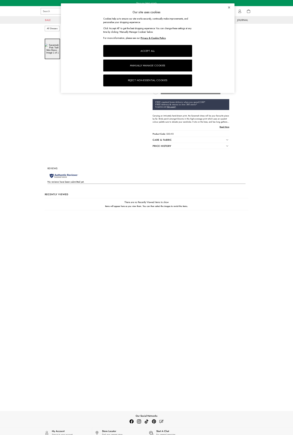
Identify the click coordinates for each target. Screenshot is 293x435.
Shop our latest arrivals (146, 3)
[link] (239, 11)
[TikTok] (146, 421)
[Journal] (161, 421)
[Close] (229, 7)
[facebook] (131, 421)
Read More (224, 126)
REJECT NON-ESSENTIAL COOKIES (148, 80)
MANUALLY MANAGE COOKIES (147, 65)
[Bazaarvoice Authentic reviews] (64, 175)
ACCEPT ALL (148, 51)
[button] (191, 140)
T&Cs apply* (171, 107)
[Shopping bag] (248, 11)
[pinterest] (154, 421)
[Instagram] (139, 421)
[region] (148, 48)
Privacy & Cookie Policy (153, 38)
